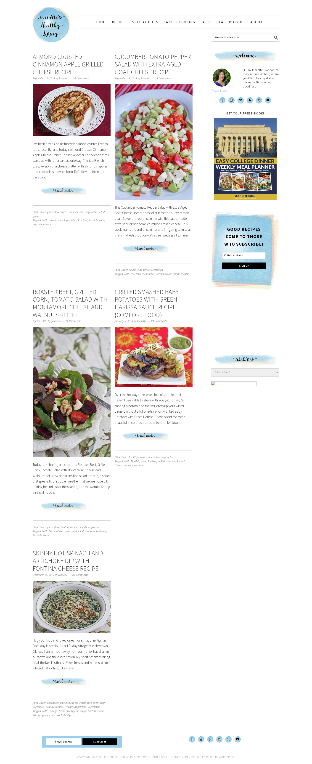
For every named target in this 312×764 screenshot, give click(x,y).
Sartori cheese (97, 220)
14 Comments (81, 78)
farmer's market (145, 274)
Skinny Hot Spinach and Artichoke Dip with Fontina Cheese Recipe (68, 561)
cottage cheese (57, 711)
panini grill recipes (76, 220)
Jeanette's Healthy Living (55, 25)
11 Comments (73, 321)
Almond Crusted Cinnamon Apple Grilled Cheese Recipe (68, 64)
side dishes (143, 269)
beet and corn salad (60, 531)
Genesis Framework (186, 757)
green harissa (148, 461)
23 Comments (80, 574)
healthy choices (69, 527)
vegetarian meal (42, 224)
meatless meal (57, 220)
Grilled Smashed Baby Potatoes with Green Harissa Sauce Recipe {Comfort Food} (147, 303)
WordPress (227, 757)
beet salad (78, 531)
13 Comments (163, 78)
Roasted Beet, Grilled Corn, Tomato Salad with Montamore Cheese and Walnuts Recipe (70, 303)
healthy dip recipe (76, 711)
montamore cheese (95, 531)
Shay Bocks (142, 757)
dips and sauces (69, 702)
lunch (64, 212)
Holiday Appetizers (75, 707)
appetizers (53, 702)
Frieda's (135, 461)
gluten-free (53, 212)
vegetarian (91, 212)
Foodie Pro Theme (117, 757)
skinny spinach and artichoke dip (52, 715)
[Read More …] (221, 90)
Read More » (72, 193)
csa (133, 274)
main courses (76, 212)
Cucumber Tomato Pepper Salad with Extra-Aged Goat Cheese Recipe (153, 64)
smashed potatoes (133, 465)
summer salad (181, 274)
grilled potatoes (166, 461)
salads (132, 269)
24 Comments (159, 321)
